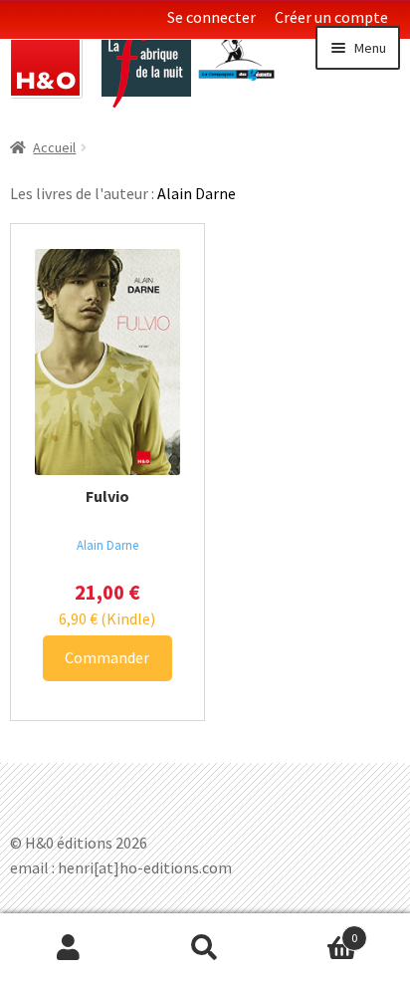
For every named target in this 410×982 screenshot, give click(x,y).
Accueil (54, 147)
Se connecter (211, 17)
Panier (316, 930)
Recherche (204, 948)
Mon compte (68, 948)
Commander (107, 657)
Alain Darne (107, 545)
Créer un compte (331, 17)
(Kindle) (107, 618)
